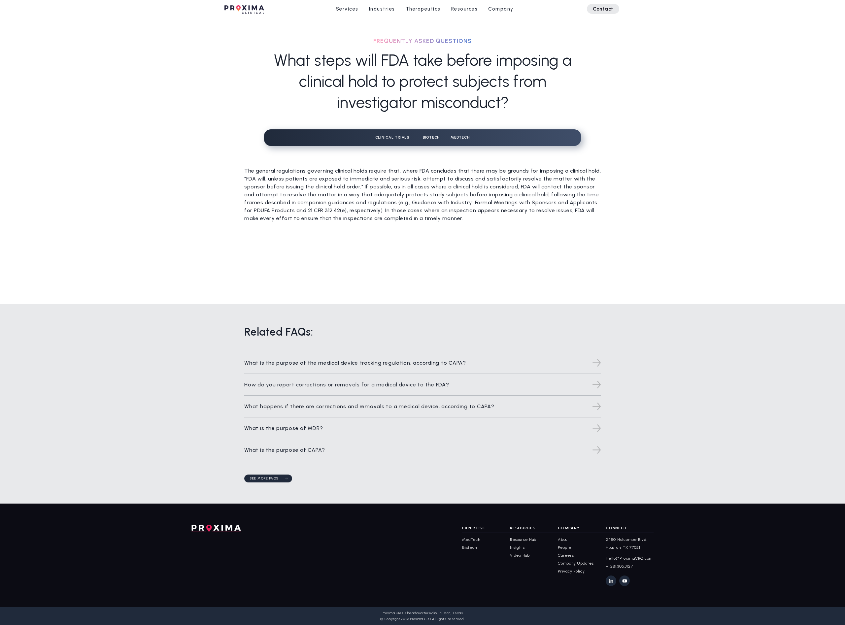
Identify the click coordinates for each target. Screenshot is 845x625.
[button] (347, 9)
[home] (244, 9)
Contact (603, 9)
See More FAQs (264, 478)
